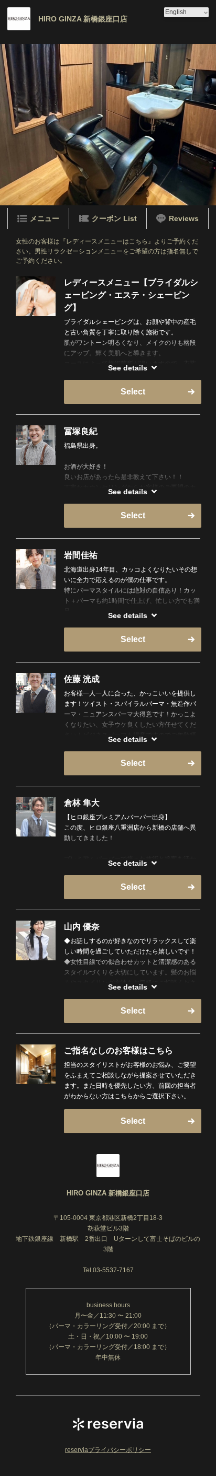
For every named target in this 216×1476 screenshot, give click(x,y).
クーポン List (114, 218)
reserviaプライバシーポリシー (108, 1450)
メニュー (44, 218)
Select (133, 391)
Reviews (184, 218)
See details (127, 368)
